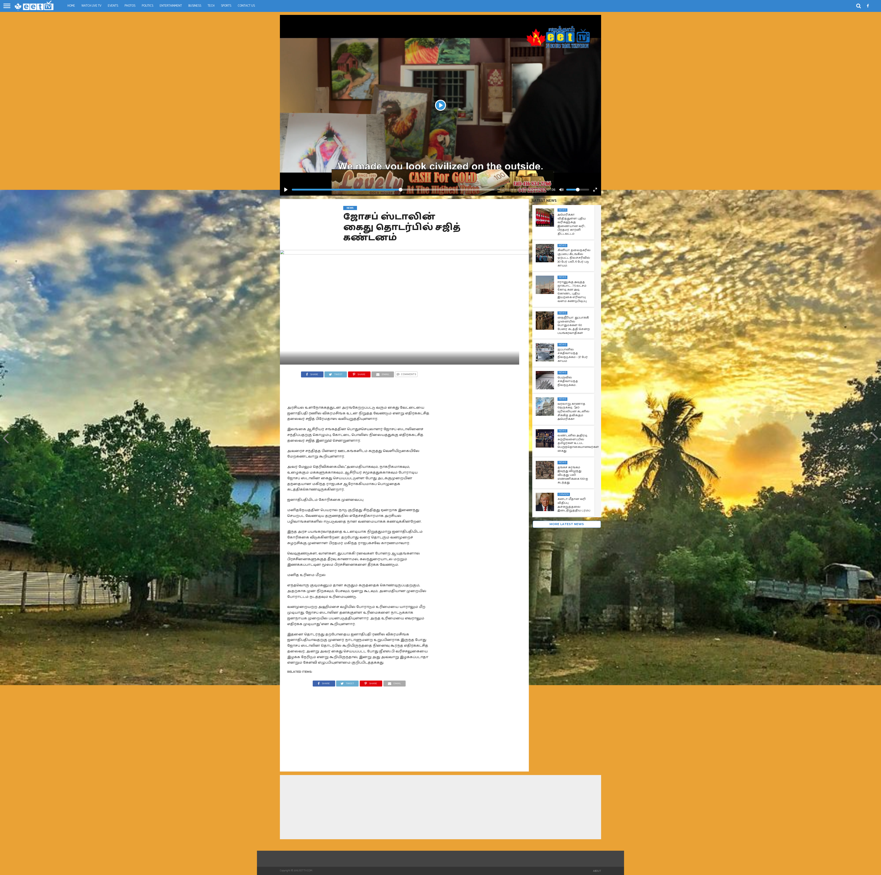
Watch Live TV (91, 5)
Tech (211, 5)
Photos (130, 5)
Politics (147, 5)
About (597, 871)
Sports (226, 5)
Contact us (246, 5)
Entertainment (171, 5)
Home (71, 5)
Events (113, 5)
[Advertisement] (359, 725)
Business (194, 5)
